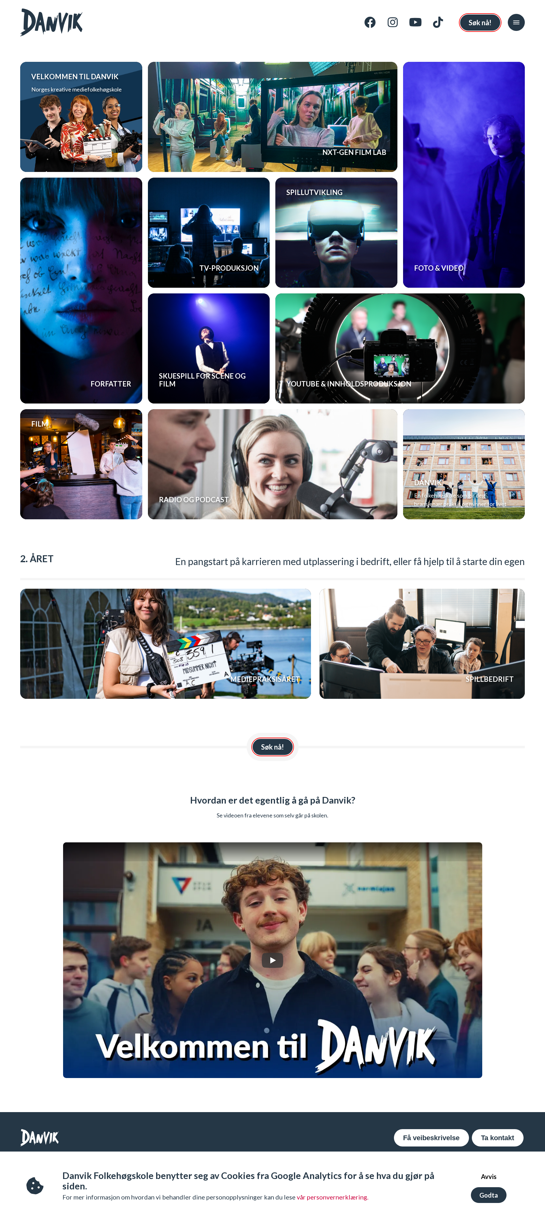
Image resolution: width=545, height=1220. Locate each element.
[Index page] (51, 22)
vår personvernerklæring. (332, 1197)
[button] (516, 22)
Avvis (488, 1176)
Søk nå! (480, 22)
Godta (488, 1195)
